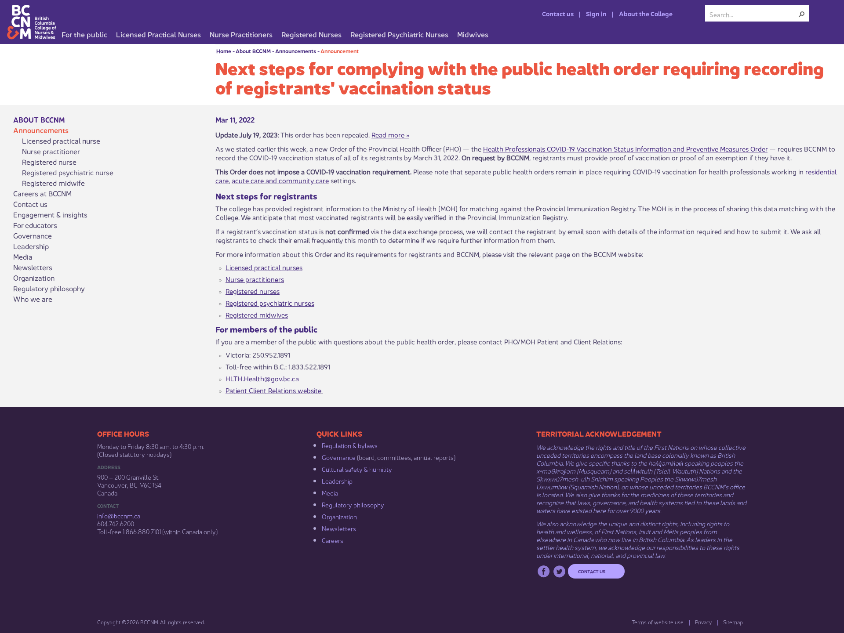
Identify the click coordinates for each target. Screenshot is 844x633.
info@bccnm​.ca (118, 515)
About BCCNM (253, 51)
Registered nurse (49, 161)
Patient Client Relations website (273, 390)
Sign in (596, 13)
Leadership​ (337, 480)
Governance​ (339, 457)
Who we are (32, 298)
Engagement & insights (50, 214)
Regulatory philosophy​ (353, 504)
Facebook (543, 571)
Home (223, 51)
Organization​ (339, 516)
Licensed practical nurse (61, 140)
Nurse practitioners (255, 279)
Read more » (390, 134)
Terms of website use (658, 622)
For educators (35, 225)
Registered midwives (257, 314)
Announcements (295, 51)
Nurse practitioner (51, 151)
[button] (802, 14)
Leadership (31, 246)
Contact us (558, 13)
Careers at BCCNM (42, 193)
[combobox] (753, 14)
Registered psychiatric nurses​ (270, 302)
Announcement (339, 51)
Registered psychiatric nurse (67, 172)
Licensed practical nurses (264, 267)
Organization (34, 277)
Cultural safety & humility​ (357, 469)
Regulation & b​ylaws (350, 445)
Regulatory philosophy (49, 288)
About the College (646, 13)
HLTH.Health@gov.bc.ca (262, 378)
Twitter (559, 571)
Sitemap (733, 622)
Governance (32, 235)
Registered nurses (253, 291)
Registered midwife (53, 182)
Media (23, 256)
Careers (332, 540)
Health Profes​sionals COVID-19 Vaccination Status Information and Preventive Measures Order (625, 148)
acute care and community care (280, 180)
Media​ (330, 492)
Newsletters (32, 267)
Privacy (703, 622)
